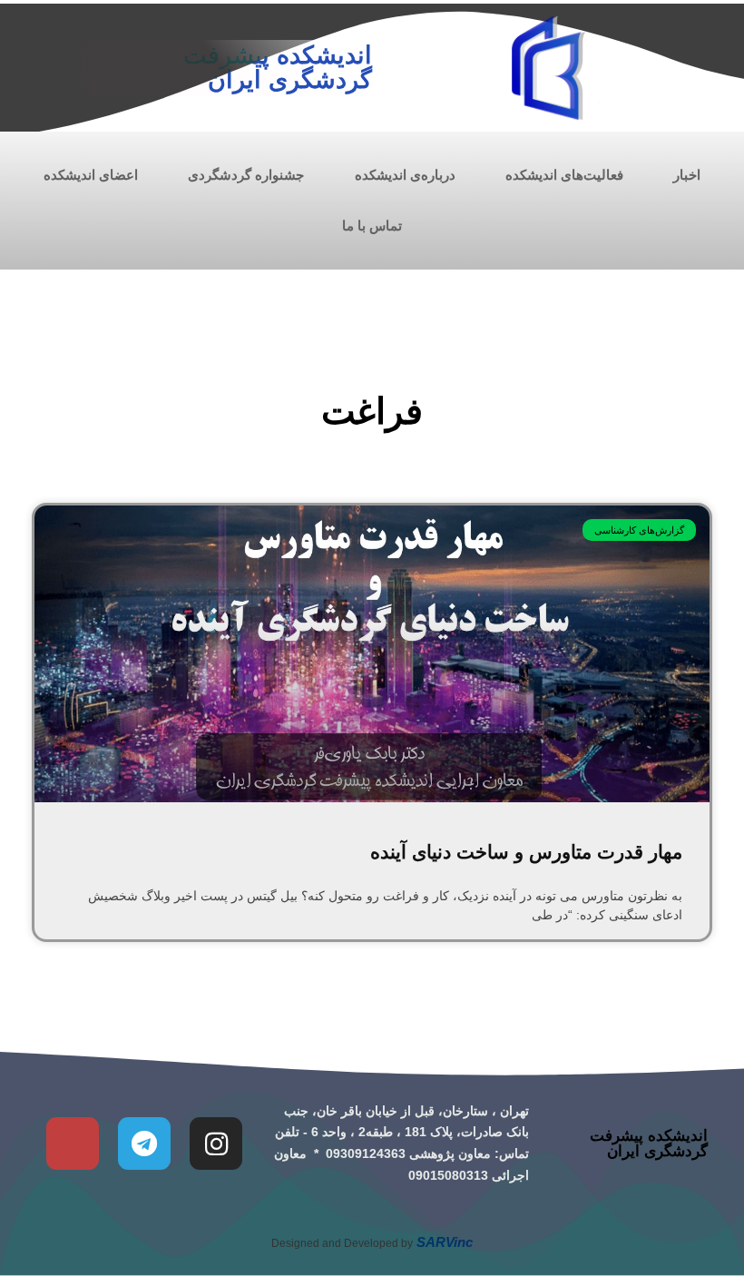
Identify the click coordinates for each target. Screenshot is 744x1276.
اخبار (686, 174)
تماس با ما (372, 225)
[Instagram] (216, 1143)
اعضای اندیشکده (91, 174)
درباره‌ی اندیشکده (405, 174)
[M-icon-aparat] (72, 1143)
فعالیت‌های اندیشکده (564, 174)
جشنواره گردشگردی (246, 174)
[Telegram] (144, 1143)
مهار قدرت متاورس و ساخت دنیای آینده (526, 851)
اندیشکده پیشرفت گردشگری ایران (277, 67)
